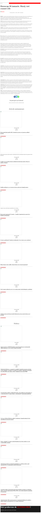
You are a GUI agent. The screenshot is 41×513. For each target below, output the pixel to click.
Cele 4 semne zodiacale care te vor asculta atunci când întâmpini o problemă (16, 289)
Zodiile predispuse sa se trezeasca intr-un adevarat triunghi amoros (14, 187)
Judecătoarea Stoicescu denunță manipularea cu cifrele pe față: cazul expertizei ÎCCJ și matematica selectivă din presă (15, 464)
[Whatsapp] (18, 97)
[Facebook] (15, 97)
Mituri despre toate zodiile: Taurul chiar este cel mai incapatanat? (14, 264)
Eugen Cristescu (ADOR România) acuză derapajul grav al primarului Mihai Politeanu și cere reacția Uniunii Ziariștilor (15, 347)
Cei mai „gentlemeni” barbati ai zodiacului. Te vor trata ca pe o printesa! (15, 240)
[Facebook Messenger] (16, 97)
